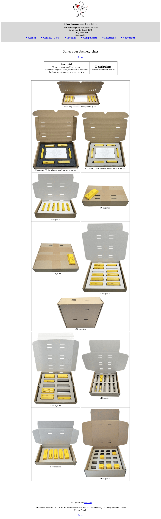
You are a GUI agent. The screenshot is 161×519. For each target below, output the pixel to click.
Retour (80, 57)
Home (80, 515)
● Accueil (31, 37)
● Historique (109, 37)
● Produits (70, 37)
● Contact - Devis (50, 37)
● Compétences (89, 37)
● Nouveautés (128, 37)
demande (88, 502)
